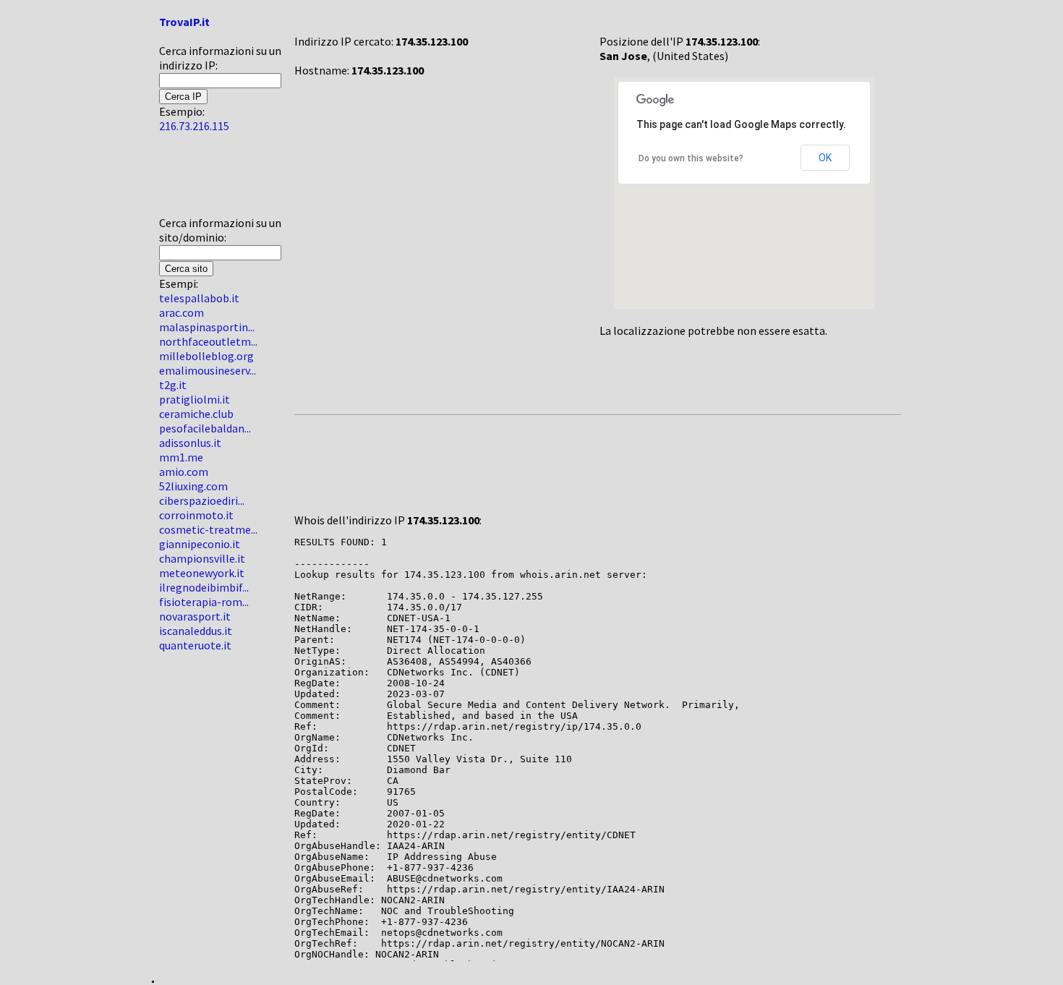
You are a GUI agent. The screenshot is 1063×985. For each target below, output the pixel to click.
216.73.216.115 (194, 126)
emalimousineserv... (207, 370)
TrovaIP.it (184, 21)
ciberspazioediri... (201, 500)
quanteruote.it (195, 645)
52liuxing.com (193, 486)
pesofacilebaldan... (205, 428)
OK (825, 157)
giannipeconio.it (199, 544)
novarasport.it (195, 616)
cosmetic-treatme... (208, 529)
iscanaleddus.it (195, 630)
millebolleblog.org (206, 356)
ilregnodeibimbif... (204, 587)
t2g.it (173, 385)
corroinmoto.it (196, 515)
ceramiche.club (196, 413)
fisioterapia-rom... (204, 601)
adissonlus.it (190, 442)
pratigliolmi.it (194, 399)
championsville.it (202, 558)
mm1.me (181, 457)
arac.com (181, 312)
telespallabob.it (199, 298)
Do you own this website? (691, 158)
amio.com (183, 471)
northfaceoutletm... (208, 341)
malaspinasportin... (207, 327)
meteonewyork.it (201, 573)
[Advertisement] (202, 180)
